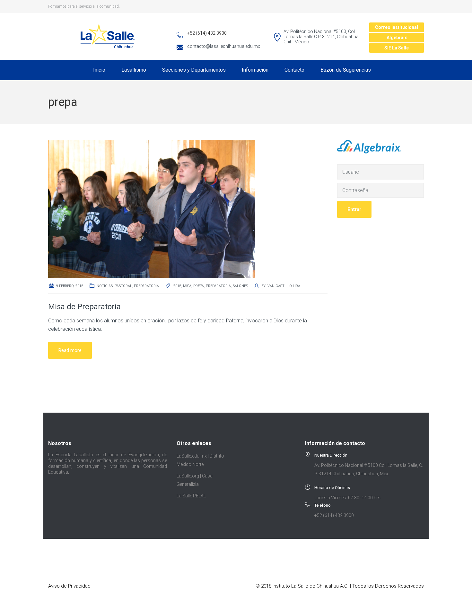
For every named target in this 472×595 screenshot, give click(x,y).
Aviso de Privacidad (69, 586)
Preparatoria (146, 286)
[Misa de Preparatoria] (151, 209)
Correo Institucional (396, 27)
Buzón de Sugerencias (345, 70)
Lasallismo (133, 70)
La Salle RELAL (191, 495)
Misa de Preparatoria (84, 306)
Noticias (105, 286)
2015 (177, 286)
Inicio (99, 70)
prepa (198, 286)
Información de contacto (335, 443)
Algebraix (397, 37)
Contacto (294, 70)
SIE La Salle (396, 47)
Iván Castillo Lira (283, 286)
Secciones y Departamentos (194, 70)
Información (255, 70)
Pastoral (123, 286)
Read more (70, 350)
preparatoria (218, 286)
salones (240, 286)
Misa (187, 286)
